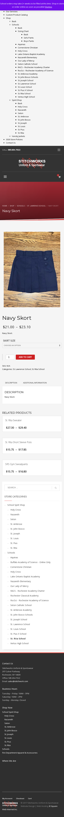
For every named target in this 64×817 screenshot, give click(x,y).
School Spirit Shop (16, 505)
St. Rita (13, 547)
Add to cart (25, 357)
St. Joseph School (18, 619)
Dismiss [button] (48, 7)
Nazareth (14, 514)
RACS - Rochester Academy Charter (27, 590)
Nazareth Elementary (20, 581)
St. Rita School (38, 369)
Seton (13, 519)
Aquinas (14, 557)
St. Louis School (18, 629)
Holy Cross (15, 509)
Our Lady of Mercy (19, 586)
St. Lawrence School (22, 369)
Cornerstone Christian (20, 567)
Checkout (20, 798)
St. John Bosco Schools (21, 614)
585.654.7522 (14, 150)
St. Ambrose (16, 524)
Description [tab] (11, 382)
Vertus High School (19, 643)
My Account (7, 798)
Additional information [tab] (35, 382)
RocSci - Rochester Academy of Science (29, 600)
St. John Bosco (17, 528)
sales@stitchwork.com (18, 681)
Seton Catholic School (21, 605)
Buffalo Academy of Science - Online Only (30, 562)
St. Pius (13, 543)
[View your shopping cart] (59, 177)
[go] (56, 488)
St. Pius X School (18, 633)
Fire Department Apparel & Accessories (20, 752)
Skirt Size (9, 340)
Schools (11, 552)
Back (14, 21)
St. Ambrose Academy (21, 609)
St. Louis (14, 538)
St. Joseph (15, 533)
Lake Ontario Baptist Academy (25, 576)
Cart (30, 798)
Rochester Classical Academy (24, 595)
